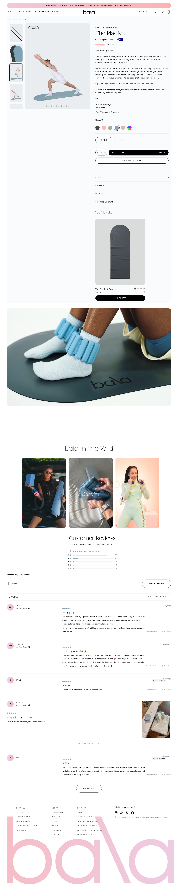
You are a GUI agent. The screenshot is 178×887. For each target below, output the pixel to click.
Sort (151, 597)
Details (99, 194)
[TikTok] (121, 812)
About (55, 808)
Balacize (56, 826)
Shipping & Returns (105, 202)
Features (99, 177)
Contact (81, 808)
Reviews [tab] (12, 575)
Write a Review (160, 585)
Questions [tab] (25, 575)
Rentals (56, 817)
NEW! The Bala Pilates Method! (100, 5)
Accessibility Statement (89, 830)
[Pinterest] (126, 812)
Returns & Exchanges (88, 826)
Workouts (57, 12)
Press (55, 821)
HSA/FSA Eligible (85, 817)
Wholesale (145, 12)
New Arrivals (23, 821)
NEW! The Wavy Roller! (123, 5)
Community (57, 812)
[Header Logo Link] (89, 12)
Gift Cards (21, 830)
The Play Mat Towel (105, 220)
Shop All (12, 19)
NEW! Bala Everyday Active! (56, 5)
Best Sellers (22, 812)
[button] (132, 44)
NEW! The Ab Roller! (77, 5)
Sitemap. (164, 817)
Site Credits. (155, 817)
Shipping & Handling (87, 821)
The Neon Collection (27, 826)
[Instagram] (116, 812)
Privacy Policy (84, 835)
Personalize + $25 (132, 160)
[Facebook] (132, 812)
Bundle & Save (25, 12)
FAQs (79, 812)
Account (56, 835)
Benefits (99, 186)
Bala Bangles (42, 12)
